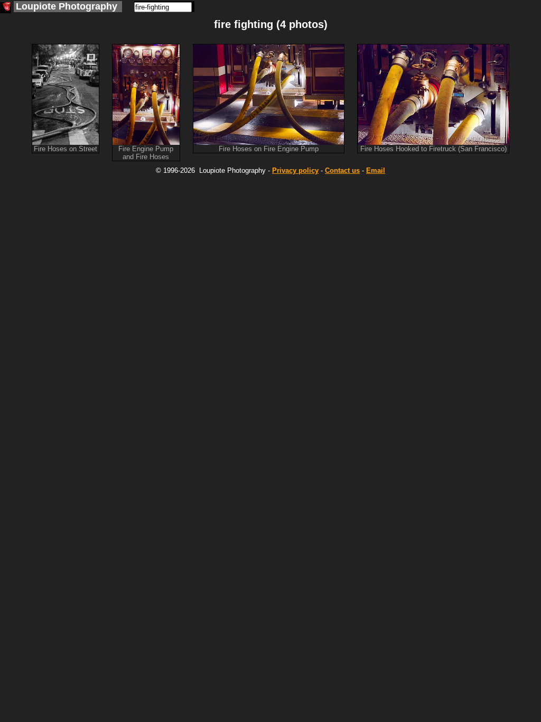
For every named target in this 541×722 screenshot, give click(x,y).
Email (375, 170)
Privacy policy (295, 170)
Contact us (342, 170)
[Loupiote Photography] (5, 7)
